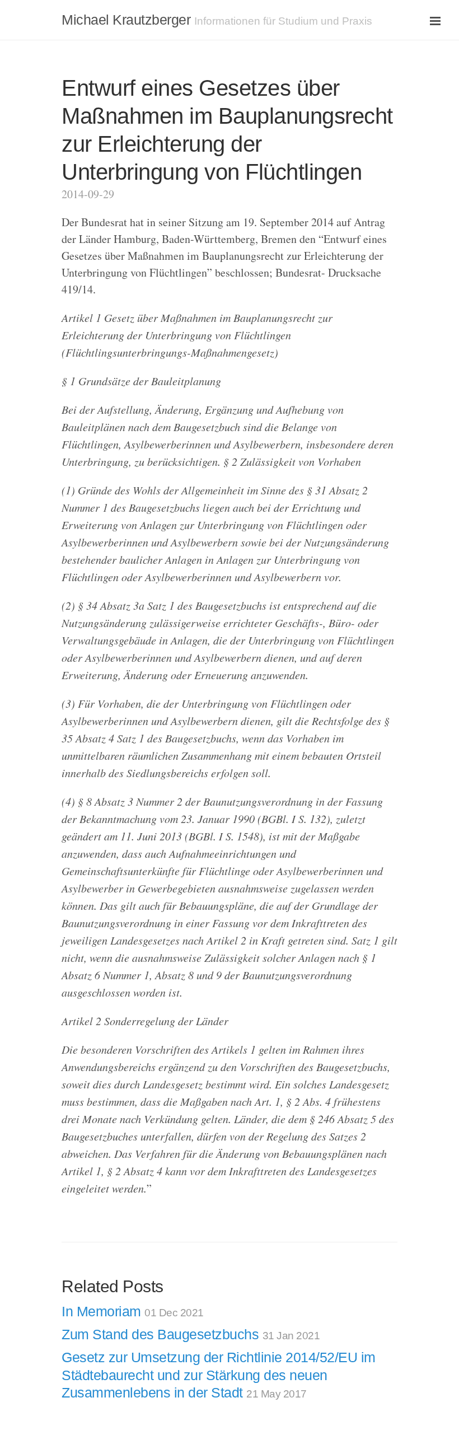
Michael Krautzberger (126, 19)
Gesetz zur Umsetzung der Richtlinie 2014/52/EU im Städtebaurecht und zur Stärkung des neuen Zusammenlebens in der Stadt (219, 1374)
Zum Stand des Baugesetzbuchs (191, 1334)
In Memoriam (133, 1311)
